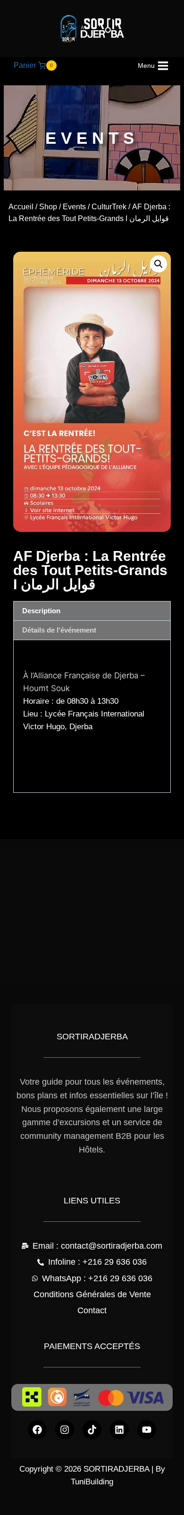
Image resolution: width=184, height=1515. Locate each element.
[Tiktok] (92, 1429)
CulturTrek (109, 207)
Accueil (20, 207)
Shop (48, 207)
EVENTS (92, 138)
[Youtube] (146, 1429)
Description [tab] (41, 611)
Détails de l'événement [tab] (59, 630)
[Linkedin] (119, 1429)
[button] (158, 263)
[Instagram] (64, 1429)
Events (74, 207)
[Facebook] (37, 1429)
